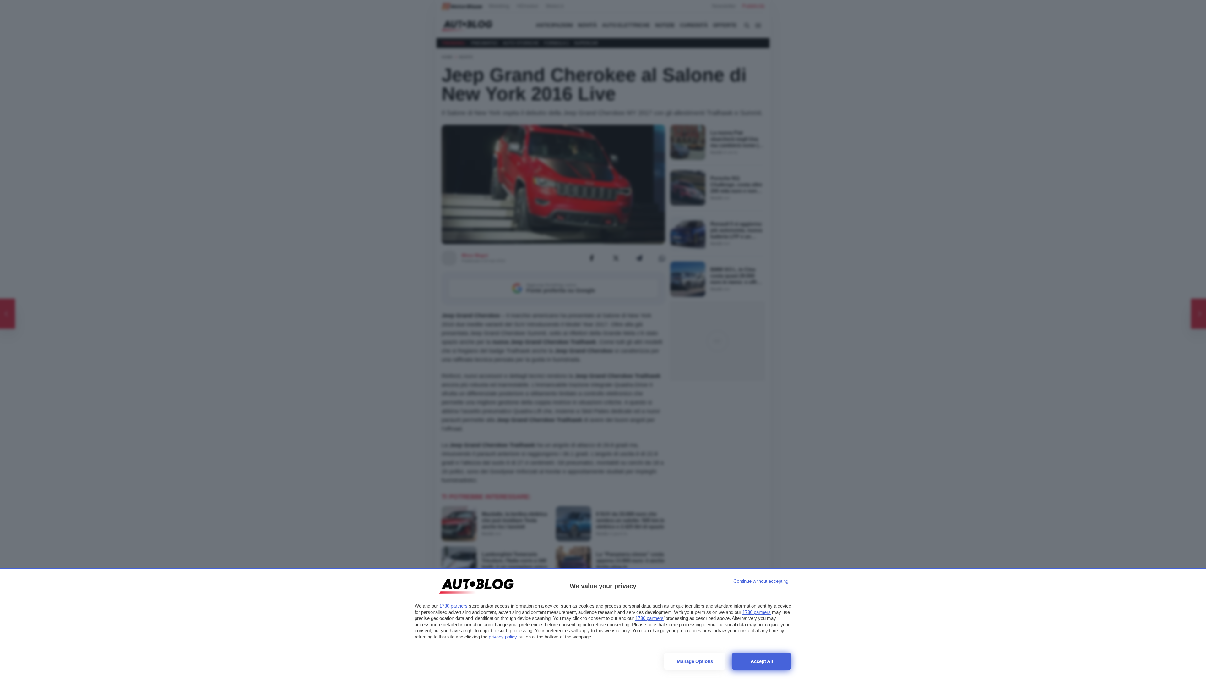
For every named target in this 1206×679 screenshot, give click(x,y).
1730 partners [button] (453, 606)
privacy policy (503, 636)
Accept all (762, 661)
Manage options (695, 661)
